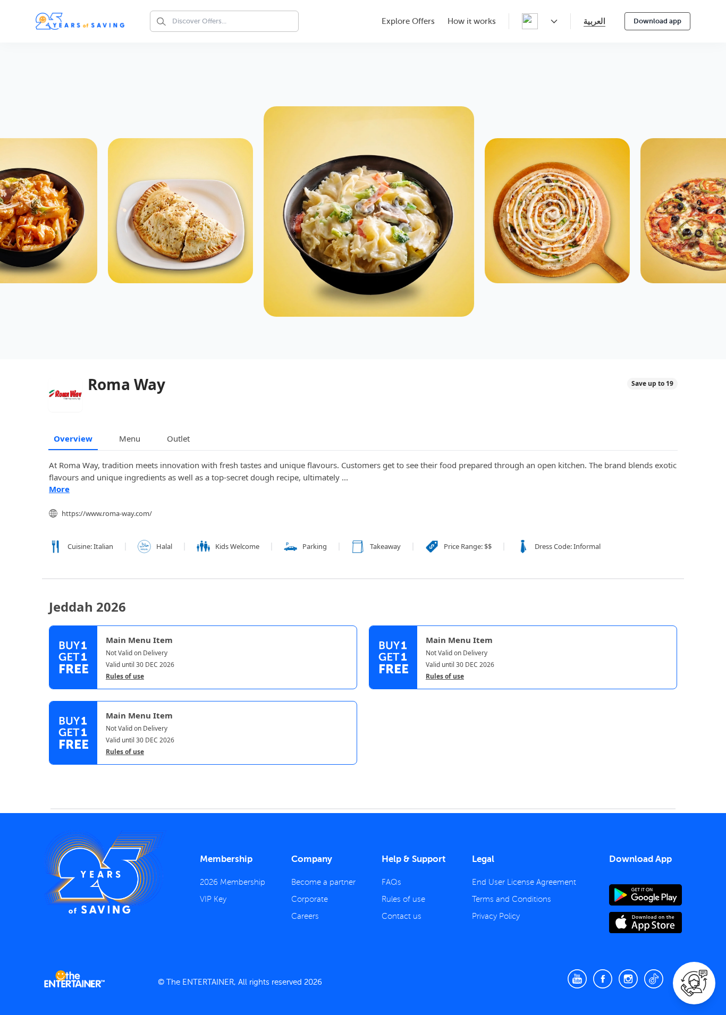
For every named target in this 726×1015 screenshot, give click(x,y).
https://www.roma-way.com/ (107, 513)
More (59, 489)
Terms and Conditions (511, 899)
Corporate (309, 899)
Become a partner (323, 882)
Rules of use (125, 676)
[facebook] (602, 978)
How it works (472, 21)
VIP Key (213, 899)
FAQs (391, 882)
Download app (657, 21)
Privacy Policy (496, 916)
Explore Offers (408, 21)
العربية (594, 21)
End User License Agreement (524, 882)
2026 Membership (232, 882)
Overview (73, 438)
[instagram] (628, 978)
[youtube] (577, 978)
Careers (305, 916)
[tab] (56, 774)
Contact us (401, 916)
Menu (129, 438)
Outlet (178, 438)
